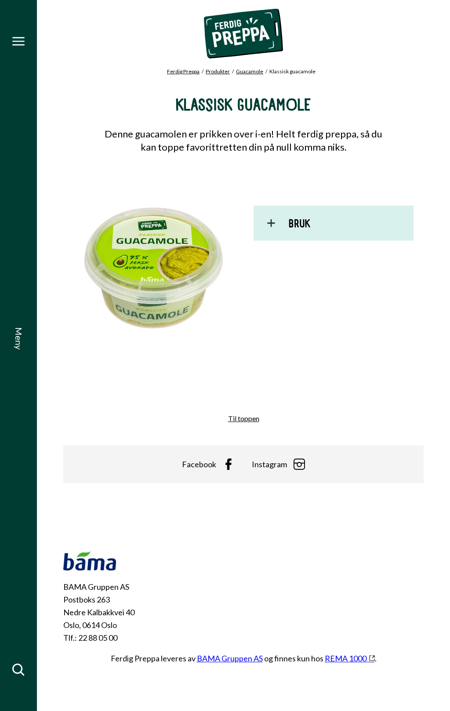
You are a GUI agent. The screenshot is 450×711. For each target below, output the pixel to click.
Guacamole (249, 71)
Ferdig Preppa (183, 71)
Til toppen (243, 418)
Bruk (299, 225)
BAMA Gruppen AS (230, 658)
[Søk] (18, 670)
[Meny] (18, 41)
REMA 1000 (346, 658)
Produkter (218, 71)
